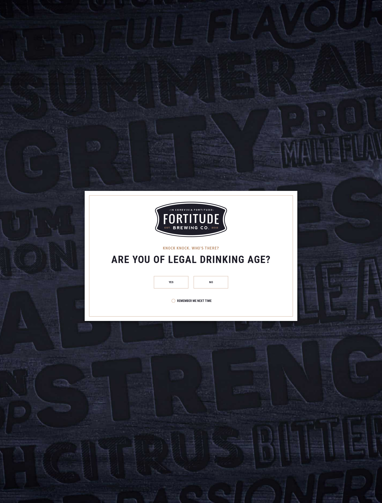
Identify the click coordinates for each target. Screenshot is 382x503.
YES (171, 282)
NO (211, 282)
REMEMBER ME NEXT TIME (194, 301)
